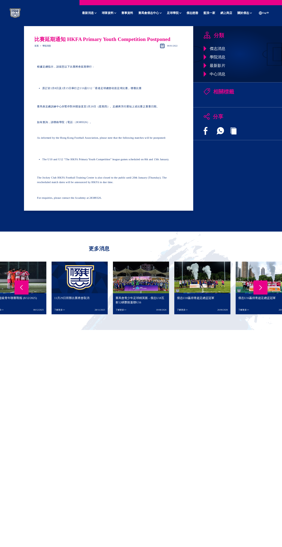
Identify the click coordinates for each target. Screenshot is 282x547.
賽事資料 (127, 13)
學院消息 (46, 46)
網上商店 (226, 13)
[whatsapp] (220, 131)
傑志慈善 (192, 13)
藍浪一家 (209, 13)
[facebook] (205, 131)
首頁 (36, 46)
